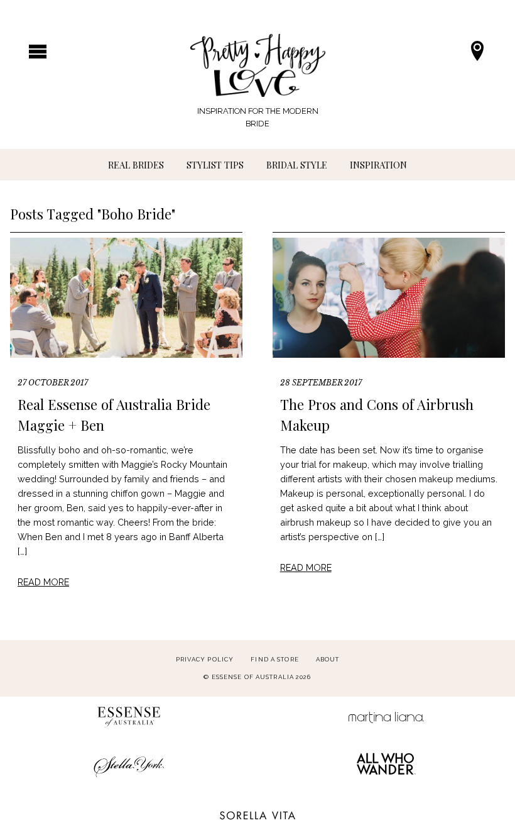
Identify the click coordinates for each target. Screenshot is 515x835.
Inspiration (378, 164)
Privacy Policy (205, 659)
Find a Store (274, 659)
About (328, 659)
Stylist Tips (215, 164)
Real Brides (136, 164)
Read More (43, 582)
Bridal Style (296, 164)
